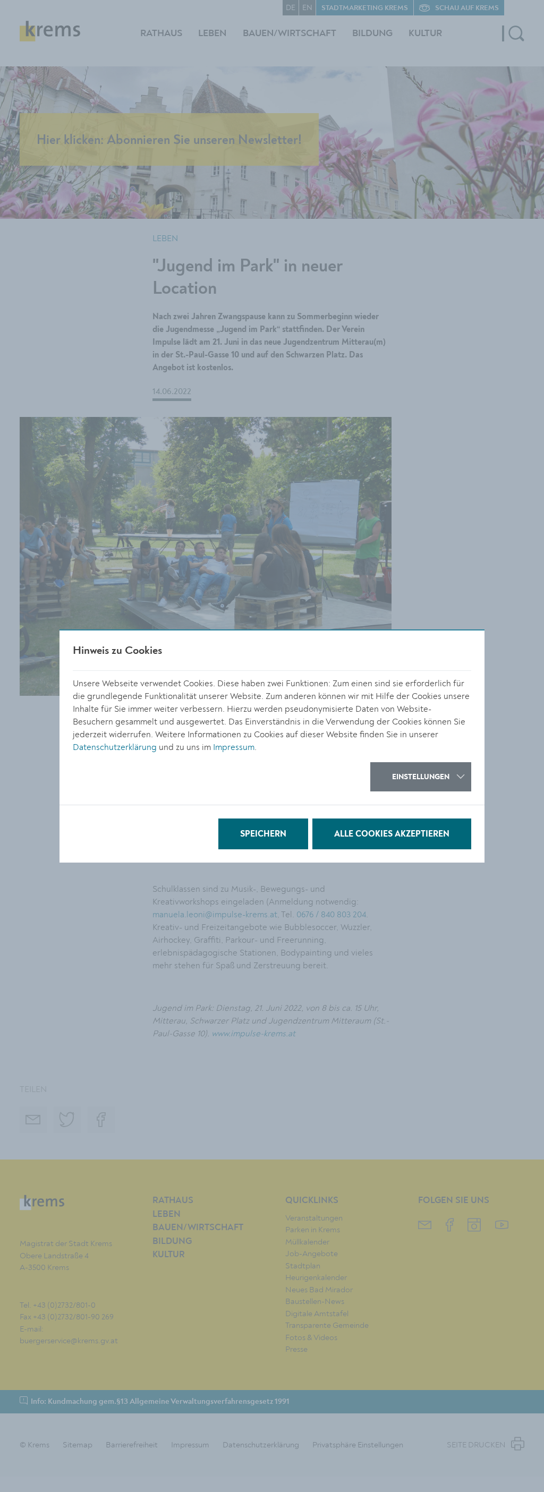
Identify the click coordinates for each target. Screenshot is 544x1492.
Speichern (263, 834)
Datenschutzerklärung (115, 747)
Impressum (233, 747)
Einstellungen (420, 777)
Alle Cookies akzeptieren (391, 834)
